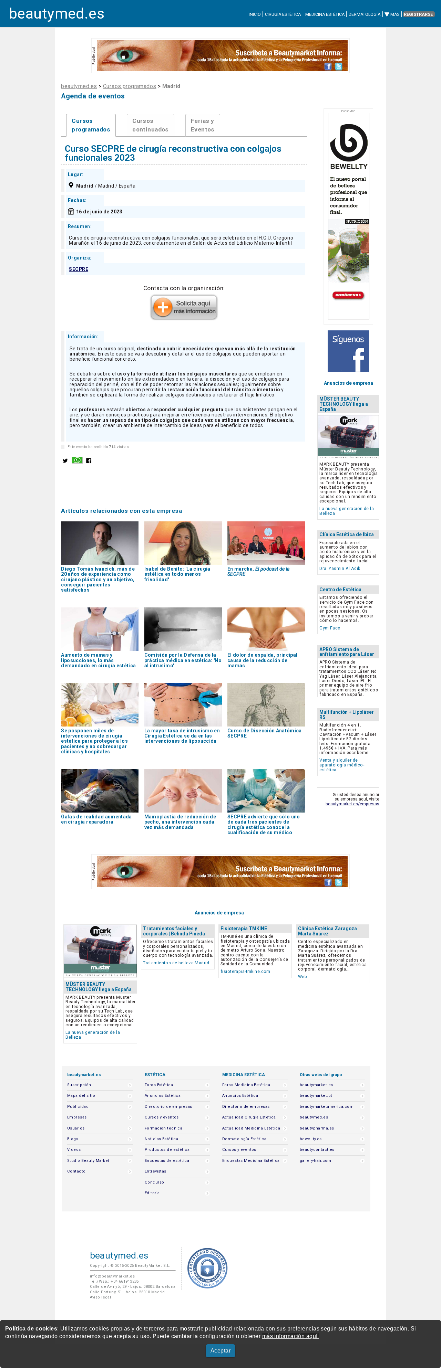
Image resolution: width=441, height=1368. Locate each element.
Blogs (72, 1139)
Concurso (154, 1182)
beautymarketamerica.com (326, 1106)
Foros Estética (159, 1085)
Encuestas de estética (167, 1160)
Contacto (76, 1171)
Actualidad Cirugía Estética (249, 1117)
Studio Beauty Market (88, 1160)
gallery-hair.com (315, 1160)
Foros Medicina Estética (246, 1085)
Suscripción (79, 1085)
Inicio (255, 14)
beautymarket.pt (316, 1095)
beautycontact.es (317, 1149)
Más (394, 14)
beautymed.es (56, 13)
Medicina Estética (325, 14)
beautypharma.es (317, 1128)
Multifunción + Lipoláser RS (346, 714)
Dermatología (364, 14)
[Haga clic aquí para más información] (184, 318)
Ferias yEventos (203, 125)
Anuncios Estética (163, 1095)
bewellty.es (311, 1139)
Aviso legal (100, 1297)
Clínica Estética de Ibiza (346, 534)
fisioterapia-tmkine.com (245, 971)
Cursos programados (129, 86)
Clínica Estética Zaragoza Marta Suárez (327, 931)
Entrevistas (155, 1171)
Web (302, 976)
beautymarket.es (316, 1085)
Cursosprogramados (91, 125)
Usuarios (75, 1128)
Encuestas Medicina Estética (251, 1160)
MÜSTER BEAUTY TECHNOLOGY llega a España (343, 404)
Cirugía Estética (283, 14)
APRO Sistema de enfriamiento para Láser (346, 652)
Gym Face (329, 627)
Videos (74, 1149)
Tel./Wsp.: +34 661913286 (114, 1281)
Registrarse (418, 14)
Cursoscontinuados (150, 125)
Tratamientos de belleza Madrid (176, 962)
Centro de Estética (340, 589)
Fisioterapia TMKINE (243, 928)
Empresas (76, 1117)
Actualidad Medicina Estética (251, 1128)
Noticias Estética (161, 1139)
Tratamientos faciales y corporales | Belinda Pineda (174, 931)
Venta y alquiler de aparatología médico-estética (341, 764)
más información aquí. (290, 1336)
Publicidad (78, 1106)
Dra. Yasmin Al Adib (339, 568)
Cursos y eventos (162, 1117)
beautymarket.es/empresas (352, 804)
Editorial (153, 1193)
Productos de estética (167, 1149)
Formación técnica (163, 1128)
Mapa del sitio (81, 1095)
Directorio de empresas (168, 1106)
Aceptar (220, 1351)
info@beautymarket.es (112, 1276)
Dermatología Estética (244, 1139)
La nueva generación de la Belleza (346, 511)
